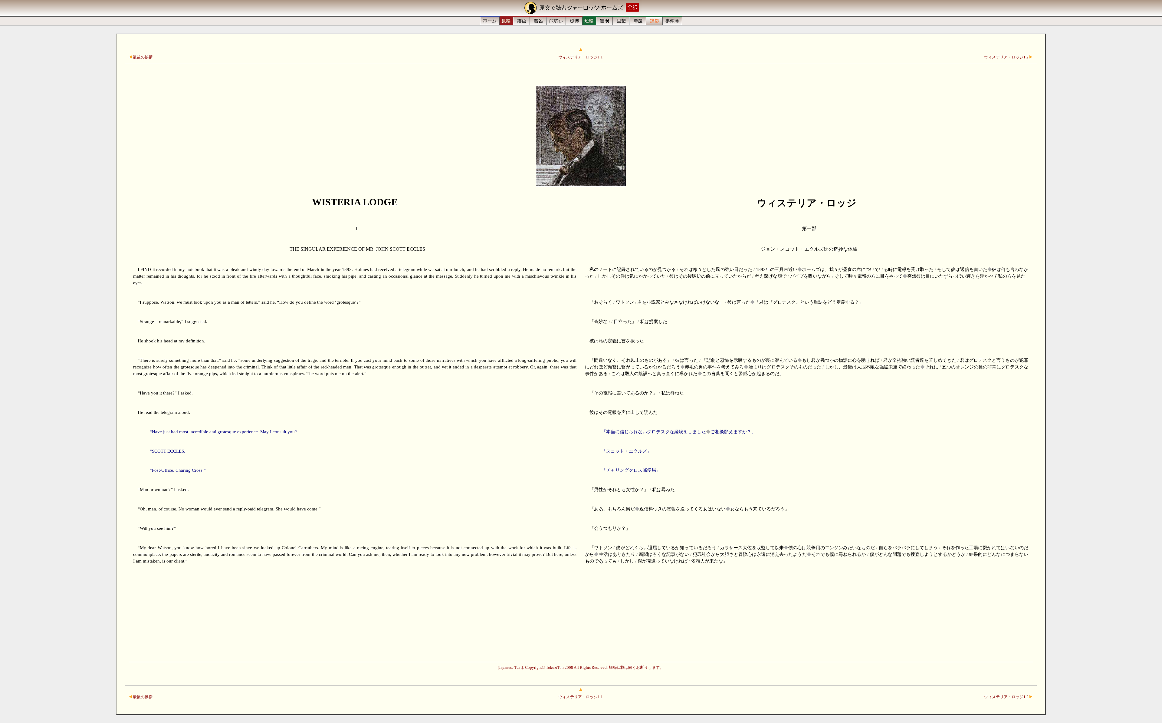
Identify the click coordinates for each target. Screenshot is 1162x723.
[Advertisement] (580, 613)
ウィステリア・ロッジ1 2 (1006, 57)
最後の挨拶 (142, 57)
